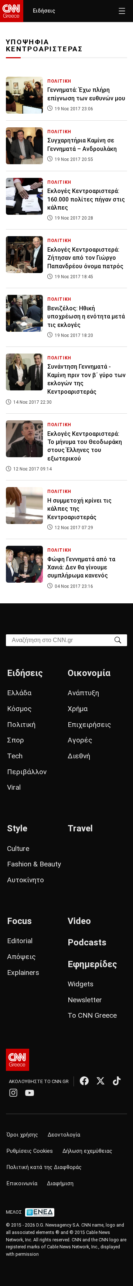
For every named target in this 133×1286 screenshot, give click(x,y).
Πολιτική (21, 724)
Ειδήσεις (44, 11)
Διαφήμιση (60, 1183)
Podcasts (87, 942)
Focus (19, 921)
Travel (80, 828)
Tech (15, 756)
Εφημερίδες (92, 964)
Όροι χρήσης (22, 1135)
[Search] (118, 639)
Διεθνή (79, 756)
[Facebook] (84, 1080)
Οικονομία (89, 673)
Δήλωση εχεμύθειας (87, 1151)
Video (79, 921)
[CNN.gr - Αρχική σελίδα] (17, 1060)
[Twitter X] (100, 1080)
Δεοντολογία (64, 1135)
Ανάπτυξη (83, 693)
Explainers (23, 972)
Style (17, 828)
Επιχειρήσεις (89, 724)
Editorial (20, 941)
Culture (18, 848)
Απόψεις (21, 956)
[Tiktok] (116, 1080)
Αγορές (80, 740)
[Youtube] (29, 1092)
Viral (14, 787)
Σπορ (15, 740)
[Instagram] (13, 1092)
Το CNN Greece (92, 1015)
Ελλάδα (19, 693)
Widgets (80, 984)
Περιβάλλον (27, 772)
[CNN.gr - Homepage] (11, 11)
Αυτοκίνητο (25, 880)
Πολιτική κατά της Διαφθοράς (44, 1167)
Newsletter (85, 1000)
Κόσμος (19, 708)
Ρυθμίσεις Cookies (30, 1151)
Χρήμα (78, 708)
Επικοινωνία (22, 1183)
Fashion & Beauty (34, 864)
